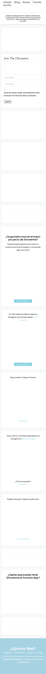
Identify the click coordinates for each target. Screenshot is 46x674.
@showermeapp (28, 439)
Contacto (30, 653)
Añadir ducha (7, 4)
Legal (40, 653)
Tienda (36, 2)
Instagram (8, 653)
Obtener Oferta (23, 364)
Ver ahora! (23, 484)
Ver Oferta (23, 421)
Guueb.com (24, 662)
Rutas (26, 2)
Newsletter (19, 653)
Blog (17, 2)
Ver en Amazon (23, 301)
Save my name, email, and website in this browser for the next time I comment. (22, 94)
